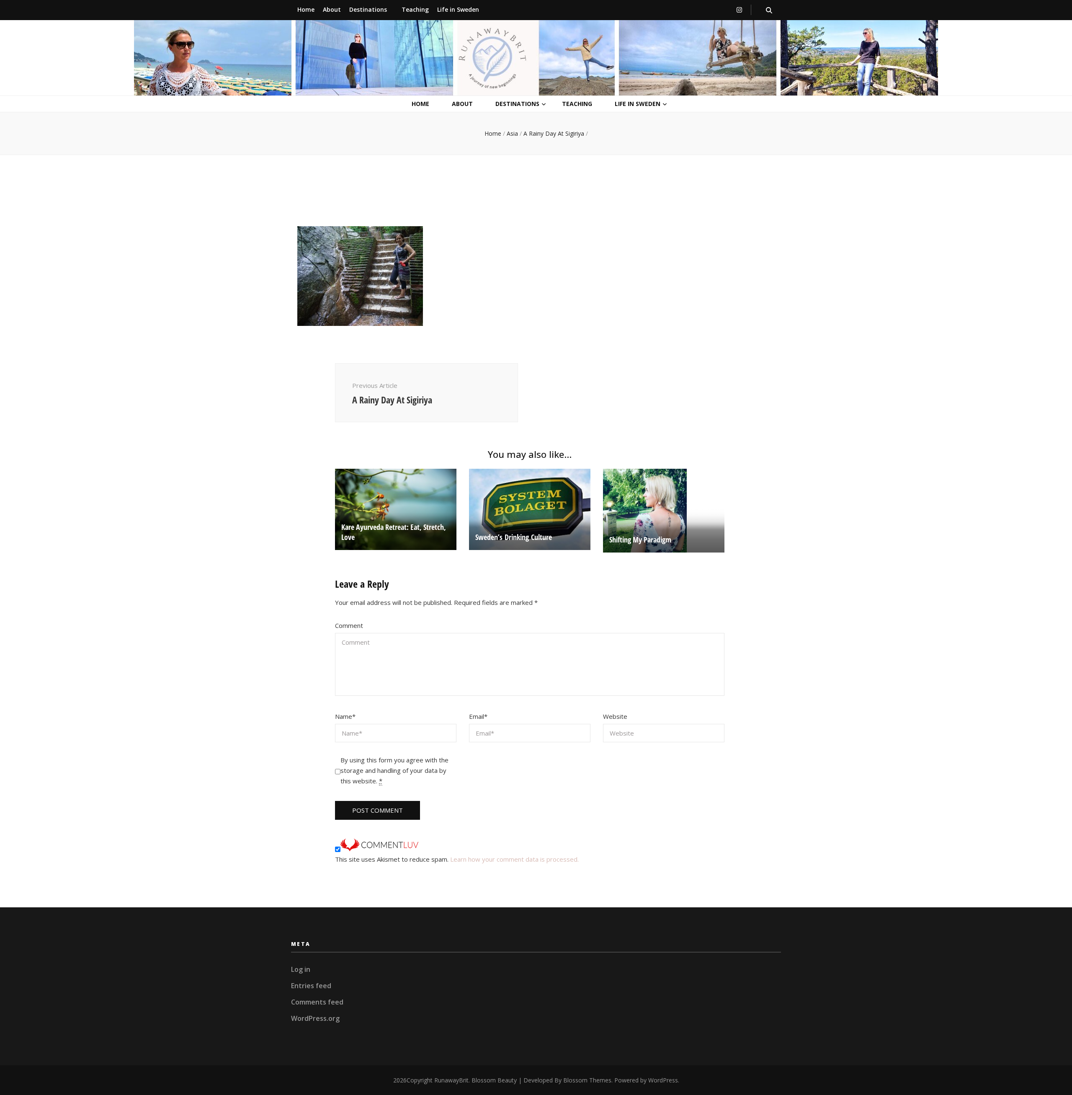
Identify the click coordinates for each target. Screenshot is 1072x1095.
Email (478, 716)
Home (305, 9)
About (332, 9)
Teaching (415, 9)
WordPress (663, 1080)
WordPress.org (315, 1018)
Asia (512, 133)
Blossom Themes (587, 1080)
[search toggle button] (769, 10)
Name (345, 716)
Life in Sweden (458, 9)
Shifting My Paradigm (640, 540)
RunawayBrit (451, 1080)
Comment (349, 625)
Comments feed (317, 1002)
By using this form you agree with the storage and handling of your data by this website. (394, 770)
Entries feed (311, 985)
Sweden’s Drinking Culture (513, 537)
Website (615, 716)
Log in (300, 969)
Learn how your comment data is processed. (514, 859)
